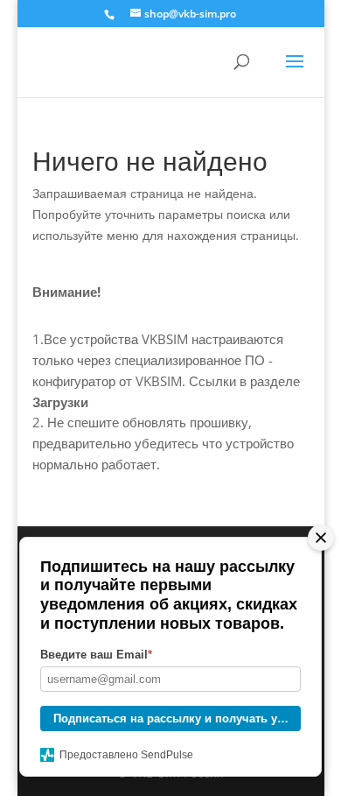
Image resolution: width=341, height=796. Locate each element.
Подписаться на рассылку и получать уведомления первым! (177, 718)
